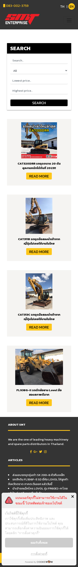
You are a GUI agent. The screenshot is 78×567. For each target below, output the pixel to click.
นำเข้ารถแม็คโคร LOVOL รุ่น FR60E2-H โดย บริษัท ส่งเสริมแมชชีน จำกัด (38, 490)
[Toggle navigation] (69, 20)
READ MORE (39, 176)
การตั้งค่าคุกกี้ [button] (39, 554)
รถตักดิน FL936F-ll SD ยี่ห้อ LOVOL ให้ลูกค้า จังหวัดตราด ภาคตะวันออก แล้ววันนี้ (38, 481)
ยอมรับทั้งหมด (39, 542)
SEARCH (39, 103)
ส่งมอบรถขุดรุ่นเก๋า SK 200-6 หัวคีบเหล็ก (38, 475)
